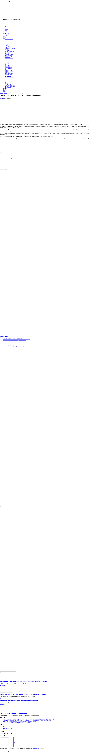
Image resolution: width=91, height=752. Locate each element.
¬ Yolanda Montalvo (8, 87)
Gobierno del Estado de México (8, 728)
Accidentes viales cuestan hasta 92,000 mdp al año (13, 713)
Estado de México (6, 33)
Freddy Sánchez (7, 47)
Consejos (6, 29)
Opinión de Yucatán (6, 721)
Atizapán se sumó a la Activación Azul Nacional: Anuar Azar (13, 344)
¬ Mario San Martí (8, 80)
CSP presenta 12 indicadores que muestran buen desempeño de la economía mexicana (23, 681)
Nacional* (2, 672)
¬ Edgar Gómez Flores (8, 68)
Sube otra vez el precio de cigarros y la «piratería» (11, 343)
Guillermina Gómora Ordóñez (10, 48)
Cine (5, 28)
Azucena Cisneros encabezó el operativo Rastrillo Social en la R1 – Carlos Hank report (17, 719)
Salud (1, 698)
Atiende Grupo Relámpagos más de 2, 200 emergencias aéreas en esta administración (17, 341)
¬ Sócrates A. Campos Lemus (10, 85)
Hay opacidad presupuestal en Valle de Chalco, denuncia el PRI (13, 346)
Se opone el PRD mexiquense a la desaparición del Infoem (12, 345)
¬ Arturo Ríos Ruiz (8, 62)
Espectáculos (5, 27)
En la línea (4, 727)
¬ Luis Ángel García (8, 79)
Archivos (1, 733)
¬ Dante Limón (7, 66)
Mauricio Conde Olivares (9, 54)
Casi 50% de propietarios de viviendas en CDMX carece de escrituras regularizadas (23, 694)
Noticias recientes (4, 336)
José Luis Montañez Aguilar (9, 52)
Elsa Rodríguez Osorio (8, 45)
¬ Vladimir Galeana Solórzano (10, 86)
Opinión (6, 31)
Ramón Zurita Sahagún (8, 56)
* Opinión (6, 26)
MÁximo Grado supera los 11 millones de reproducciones (12, 338)
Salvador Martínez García (9, 58)
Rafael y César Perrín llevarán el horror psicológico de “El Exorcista (14, 340)
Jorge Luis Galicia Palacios (9, 51)
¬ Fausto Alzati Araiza (8, 70)
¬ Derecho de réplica (8, 67)
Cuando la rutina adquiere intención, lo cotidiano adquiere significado (19, 700)
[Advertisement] (12, 149)
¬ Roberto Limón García (9, 83)
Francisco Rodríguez (8, 46)
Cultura (4, 23)
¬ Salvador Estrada (8, 84)
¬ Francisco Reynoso (8, 72)
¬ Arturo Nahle (7, 61)
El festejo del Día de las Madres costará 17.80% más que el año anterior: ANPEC (38, 720)
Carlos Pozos (7, 42)
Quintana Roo (5, 88)
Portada (1, 93)
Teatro (6, 32)
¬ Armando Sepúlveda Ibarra (9, 60)
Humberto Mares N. (8, 50)
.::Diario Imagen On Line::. (34, 748)
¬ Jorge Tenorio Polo (8, 75)
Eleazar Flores (7, 44)
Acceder (1, 751)
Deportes (4, 25)
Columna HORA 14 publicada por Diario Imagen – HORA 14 (13, 720)
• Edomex (4, 91)
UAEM (4, 729)
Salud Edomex (7, 34)
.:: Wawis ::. (4, 726)
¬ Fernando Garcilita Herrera (9, 71)
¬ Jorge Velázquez (8, 76)
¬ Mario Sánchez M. (8, 81)
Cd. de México (2, 685)
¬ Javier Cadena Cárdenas (9, 73)
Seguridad (4, 89)
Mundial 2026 (5, 35)
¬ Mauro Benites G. (8, 82)
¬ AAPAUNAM (7, 24)
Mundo (4, 36)
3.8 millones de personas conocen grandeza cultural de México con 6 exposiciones (16, 339)
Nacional (4, 37)
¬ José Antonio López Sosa (9, 77)
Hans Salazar (7, 49)
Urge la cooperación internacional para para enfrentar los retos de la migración (23, 721)
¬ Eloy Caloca (7, 69)
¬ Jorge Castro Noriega (8, 74)
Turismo (4, 90)
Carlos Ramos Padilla (8, 43)
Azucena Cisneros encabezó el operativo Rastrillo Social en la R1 (43, 719)
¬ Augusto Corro (7, 63)
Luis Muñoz (7, 53)
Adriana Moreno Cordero (9, 39)
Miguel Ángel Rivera (8, 55)
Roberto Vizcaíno (7, 57)
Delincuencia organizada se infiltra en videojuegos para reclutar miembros (18, 722)
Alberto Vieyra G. (8, 40)
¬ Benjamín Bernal (8, 64)
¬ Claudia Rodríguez (8, 65)
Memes (6, 30)
